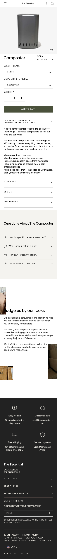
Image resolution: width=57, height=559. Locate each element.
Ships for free (45, 60)
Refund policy (11, 535)
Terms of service (13, 538)
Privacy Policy (13, 522)
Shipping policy (34, 538)
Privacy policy (30, 535)
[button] (5, 3)
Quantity (9, 92)
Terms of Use (45, 520)
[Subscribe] (49, 513)
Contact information (40, 541)
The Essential (20, 553)
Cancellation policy (15, 541)
